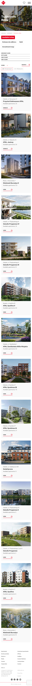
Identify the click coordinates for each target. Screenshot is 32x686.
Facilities (19, 656)
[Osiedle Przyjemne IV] (16, 214)
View (4, 189)
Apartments (9, 33)
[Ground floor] (15, 53)
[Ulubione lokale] (24, 3)
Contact (19, 664)
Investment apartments (22, 651)
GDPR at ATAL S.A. (20, 670)
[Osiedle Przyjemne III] (16, 255)
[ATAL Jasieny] (16, 133)
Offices (19, 653)
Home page (3, 33)
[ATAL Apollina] (16, 582)
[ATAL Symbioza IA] (16, 419)
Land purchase (20, 661)
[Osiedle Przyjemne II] (16, 500)
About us (3, 656)
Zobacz (5, 108)
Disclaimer (19, 675)
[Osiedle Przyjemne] (16, 541)
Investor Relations (21, 659)
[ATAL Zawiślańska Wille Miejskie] (16, 337)
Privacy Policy (19, 673)
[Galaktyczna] (16, 460)
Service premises (5, 653)
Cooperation (4, 664)
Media (2, 659)
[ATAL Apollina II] (16, 296)
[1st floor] (15, 55)
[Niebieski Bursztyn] (16, 623)
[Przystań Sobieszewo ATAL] (16, 92)
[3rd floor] (15, 59)
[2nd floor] (15, 57)
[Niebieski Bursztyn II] (16, 174)
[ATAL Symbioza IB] (16, 378)
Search (24, 64)
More (3, 65)
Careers (3, 661)
